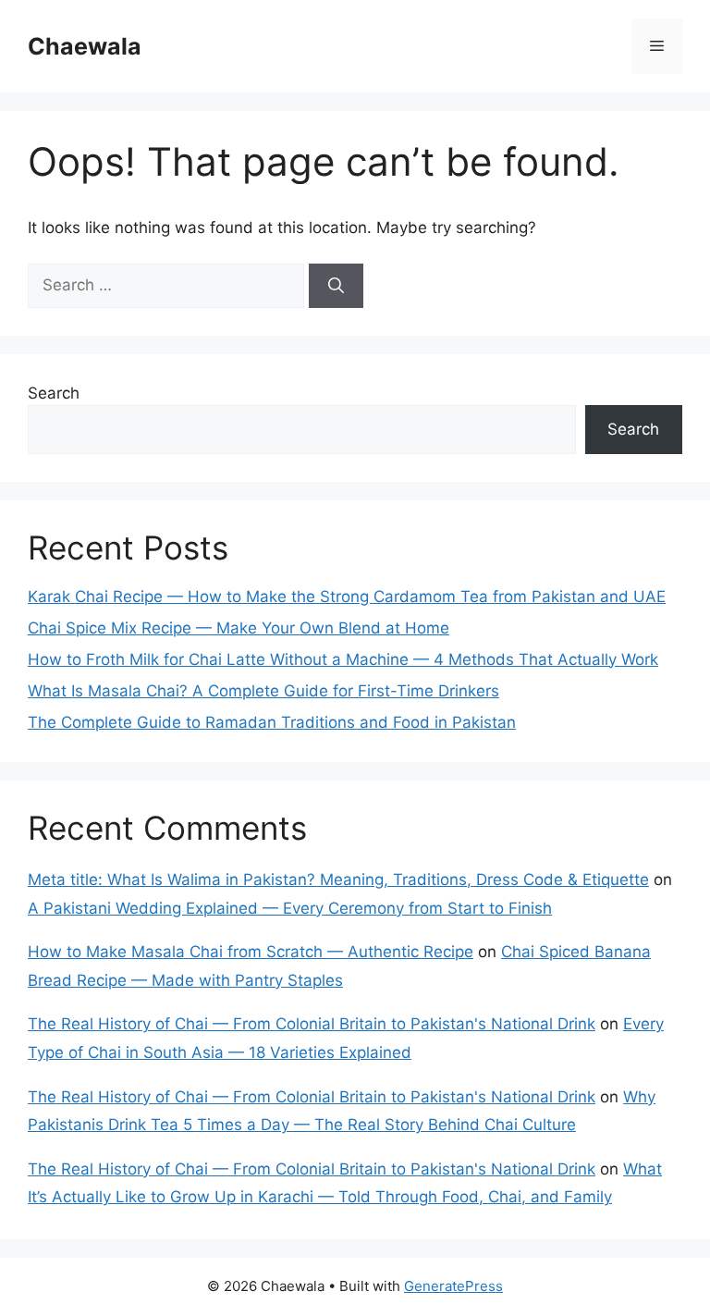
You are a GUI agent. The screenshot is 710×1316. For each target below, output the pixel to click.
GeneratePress (453, 1286)
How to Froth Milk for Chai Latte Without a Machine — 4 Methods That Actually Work (343, 659)
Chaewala (84, 46)
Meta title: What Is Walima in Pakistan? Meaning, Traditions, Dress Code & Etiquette (338, 879)
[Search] (336, 286)
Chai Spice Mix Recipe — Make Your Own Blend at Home (238, 628)
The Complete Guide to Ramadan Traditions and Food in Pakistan (272, 722)
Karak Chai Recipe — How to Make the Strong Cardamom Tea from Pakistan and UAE (347, 596)
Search (54, 393)
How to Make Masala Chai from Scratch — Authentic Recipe (250, 951)
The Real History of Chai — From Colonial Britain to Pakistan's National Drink (311, 1024)
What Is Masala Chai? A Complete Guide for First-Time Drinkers (263, 691)
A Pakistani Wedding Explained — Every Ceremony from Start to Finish (290, 908)
